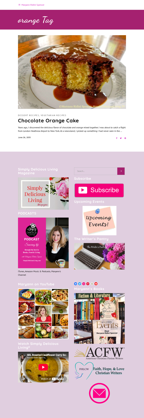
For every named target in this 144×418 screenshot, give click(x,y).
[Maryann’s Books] (99, 342)
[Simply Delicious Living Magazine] (43, 193)
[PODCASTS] (43, 243)
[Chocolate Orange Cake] (72, 72)
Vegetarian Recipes (53, 115)
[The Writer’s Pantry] (99, 256)
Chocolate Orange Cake (48, 120)
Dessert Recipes (28, 115)
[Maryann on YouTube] (43, 338)
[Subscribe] (99, 190)
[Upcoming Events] (99, 220)
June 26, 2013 (24, 137)
